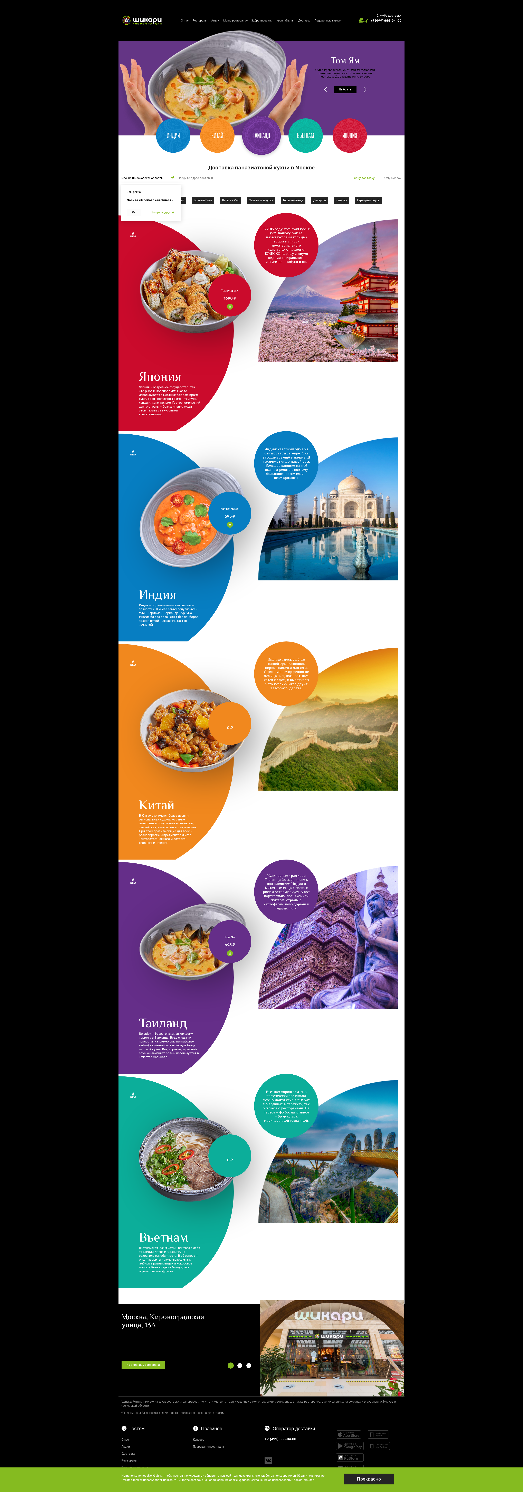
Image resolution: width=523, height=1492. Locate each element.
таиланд (261, 135)
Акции (215, 20)
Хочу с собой (392, 178)
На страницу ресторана (143, 1365)
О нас (185, 20)
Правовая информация (208, 1446)
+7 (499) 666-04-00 (386, 21)
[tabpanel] (332, 1348)
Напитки (341, 200)
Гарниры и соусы (368, 200)
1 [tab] (231, 1365)
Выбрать (345, 92)
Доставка (304, 20)
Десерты (319, 200)
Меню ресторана (234, 20)
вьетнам (305, 135)
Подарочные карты (327, 20)
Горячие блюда (293, 200)
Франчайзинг (284, 20)
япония (350, 135)
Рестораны (200, 20)
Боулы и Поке (203, 200)
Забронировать (261, 20)
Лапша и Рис (230, 200)
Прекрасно (369, 1479)
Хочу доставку (364, 178)
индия (173, 135)
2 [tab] (239, 1365)
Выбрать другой (163, 212)
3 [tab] (248, 1365)
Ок (133, 212)
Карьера (198, 1439)
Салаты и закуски (261, 200)
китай (217, 135)
